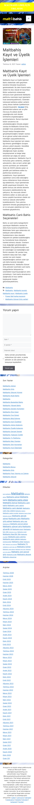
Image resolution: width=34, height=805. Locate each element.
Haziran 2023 (8, 654)
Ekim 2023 (7, 641)
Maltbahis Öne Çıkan (11, 412)
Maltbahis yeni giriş (20, 549)
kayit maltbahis (7, 494)
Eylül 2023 (7, 644)
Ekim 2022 (7, 677)
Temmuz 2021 (8, 726)
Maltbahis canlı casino (16, 505)
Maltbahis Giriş (8, 389)
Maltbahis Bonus (9, 467)
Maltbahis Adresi (9, 386)
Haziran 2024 (8, 615)
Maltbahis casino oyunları (10, 513)
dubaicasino (10, 800)
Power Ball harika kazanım (15, 296)
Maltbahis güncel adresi (19, 524)
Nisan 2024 (7, 622)
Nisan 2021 (7, 736)
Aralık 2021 (7, 710)
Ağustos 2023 (8, 648)
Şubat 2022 (7, 703)
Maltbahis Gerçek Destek (12, 432)
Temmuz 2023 (8, 651)
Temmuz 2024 (8, 612)
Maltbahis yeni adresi (9, 549)
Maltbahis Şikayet (9, 477)
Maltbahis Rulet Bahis (11, 396)
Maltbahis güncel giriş (12, 526)
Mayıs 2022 (7, 693)
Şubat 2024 (7, 628)
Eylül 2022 (7, 680)
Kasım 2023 (7, 638)
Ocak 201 (6, 758)
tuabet (13, 798)
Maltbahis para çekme (11, 539)
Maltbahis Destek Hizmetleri (13, 409)
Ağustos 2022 (8, 684)
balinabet (28, 798)
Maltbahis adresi (13, 497)
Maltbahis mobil (21, 532)
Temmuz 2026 (8, 573)
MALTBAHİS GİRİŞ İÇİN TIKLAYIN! (17, 7)
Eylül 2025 (7, 579)
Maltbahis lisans (13, 532)
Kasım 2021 (7, 713)
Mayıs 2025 (7, 586)
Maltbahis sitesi (17, 542)
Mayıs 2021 (7, 732)
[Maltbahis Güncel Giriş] (12, 18)
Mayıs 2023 (7, 657)
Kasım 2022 (7, 674)
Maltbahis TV (23, 544)
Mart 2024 (7, 625)
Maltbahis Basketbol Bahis (13, 402)
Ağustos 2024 (8, 609)
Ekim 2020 (7, 755)
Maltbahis (9, 288)
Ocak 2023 (7, 667)
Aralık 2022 (7, 670)
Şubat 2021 (7, 742)
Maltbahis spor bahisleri (11, 544)
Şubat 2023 (7, 664)
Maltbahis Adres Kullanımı (12, 425)
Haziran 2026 (8, 576)
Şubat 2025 (7, 589)
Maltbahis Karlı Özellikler (12, 422)
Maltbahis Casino (20, 511)
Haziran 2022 (8, 690)
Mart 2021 (7, 739)
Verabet (21, 107)
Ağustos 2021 (8, 723)
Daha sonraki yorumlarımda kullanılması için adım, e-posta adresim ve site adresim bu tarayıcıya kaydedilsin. (16, 358)
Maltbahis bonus (10, 503)
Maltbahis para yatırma (17, 537)
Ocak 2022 (7, 706)
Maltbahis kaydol (20, 290)
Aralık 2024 (7, 596)
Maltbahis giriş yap (20, 521)
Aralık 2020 (7, 749)
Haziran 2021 (8, 729)
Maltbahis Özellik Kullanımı (13, 428)
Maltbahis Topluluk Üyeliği (13, 435)
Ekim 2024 (7, 602)
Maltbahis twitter (24, 547)
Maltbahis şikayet (24, 554)
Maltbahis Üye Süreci (11, 415)
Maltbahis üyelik (21, 293)
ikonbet (21, 802)
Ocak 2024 (7, 631)
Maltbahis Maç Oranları (11, 441)
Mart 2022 (7, 700)
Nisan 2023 (7, 661)
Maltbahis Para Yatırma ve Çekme (16, 473)
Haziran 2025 (8, 583)
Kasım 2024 (7, 599)
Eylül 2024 (7, 605)
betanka (18, 800)
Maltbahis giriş (14, 518)
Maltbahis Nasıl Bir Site (12, 534)
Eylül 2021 (6, 719)
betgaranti (13, 802)
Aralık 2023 (7, 635)
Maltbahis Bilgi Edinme (11, 419)
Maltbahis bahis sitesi (18, 500)
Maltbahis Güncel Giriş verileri (16, 299)
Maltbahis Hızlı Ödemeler (12, 448)
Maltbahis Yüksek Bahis (12, 405)
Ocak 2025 (7, 592)
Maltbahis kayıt (8, 293)
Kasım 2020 (7, 752)
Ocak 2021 (7, 745)
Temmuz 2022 (8, 687)
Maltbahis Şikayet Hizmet (12, 392)
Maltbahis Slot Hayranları (12, 445)
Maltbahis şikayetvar (9, 557)
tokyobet (25, 800)
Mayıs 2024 (7, 618)
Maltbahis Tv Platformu (11, 438)
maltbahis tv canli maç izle (10, 547)
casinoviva (20, 798)
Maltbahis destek (7, 516)
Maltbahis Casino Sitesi (25, 513)
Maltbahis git (6, 524)
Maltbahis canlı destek (12, 508)
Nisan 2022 (7, 697)
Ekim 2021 (7, 716)
